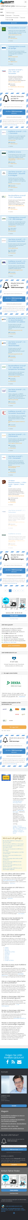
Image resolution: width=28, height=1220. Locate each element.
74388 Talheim (13, 163)
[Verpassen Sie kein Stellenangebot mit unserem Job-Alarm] (19, 1062)
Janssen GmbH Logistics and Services (16, 522)
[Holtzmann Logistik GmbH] (4, 367)
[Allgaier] (23, 709)
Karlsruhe (20, 826)
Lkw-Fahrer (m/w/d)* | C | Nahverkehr (16, 511)
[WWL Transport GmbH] (4, 391)
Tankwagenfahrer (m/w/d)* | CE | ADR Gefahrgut (17, 218)
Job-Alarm (17, 1210)
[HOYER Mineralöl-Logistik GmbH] (17, 714)
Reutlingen (15, 831)
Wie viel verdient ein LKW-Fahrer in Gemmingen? (13, 844)
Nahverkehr (9, 15)
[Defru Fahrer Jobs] (17, 709)
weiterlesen (22, 696)
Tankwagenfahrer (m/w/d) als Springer (16, 47)
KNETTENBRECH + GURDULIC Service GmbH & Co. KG (16, 159)
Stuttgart (15, 826)
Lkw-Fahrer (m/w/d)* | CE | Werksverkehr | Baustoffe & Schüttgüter (17, 173)
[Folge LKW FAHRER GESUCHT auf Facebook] (7, 1062)
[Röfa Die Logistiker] (11, 721)
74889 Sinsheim (13, 61)
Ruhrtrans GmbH (12, 226)
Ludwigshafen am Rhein (10, 951)
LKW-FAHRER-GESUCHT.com (9, 880)
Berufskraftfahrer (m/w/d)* (17, 28)
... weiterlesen (12, 883)
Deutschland (13, 231)
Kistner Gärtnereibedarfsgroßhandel (16, 495)
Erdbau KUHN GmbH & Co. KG (14, 34)
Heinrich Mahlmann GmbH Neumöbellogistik (14, 467)
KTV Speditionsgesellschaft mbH (15, 330)
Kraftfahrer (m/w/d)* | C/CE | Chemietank (17, 132)
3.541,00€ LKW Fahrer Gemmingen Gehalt (17, 802)
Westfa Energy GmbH (13, 56)
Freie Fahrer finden (14, 618)
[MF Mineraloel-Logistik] (11, 709)
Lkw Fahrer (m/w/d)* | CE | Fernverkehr (17, 390)
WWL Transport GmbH (13, 399)
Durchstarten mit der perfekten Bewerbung (12, 1128)
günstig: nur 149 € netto (10, 642)
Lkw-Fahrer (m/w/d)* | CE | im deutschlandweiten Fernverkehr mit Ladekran (17, 320)
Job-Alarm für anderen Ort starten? (14, 117)
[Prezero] (5, 721)
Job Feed (3, 1211)
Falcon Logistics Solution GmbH (15, 443)
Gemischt (23, 17)
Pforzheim (21, 830)
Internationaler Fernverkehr (12, 17)
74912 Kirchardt (13, 38)
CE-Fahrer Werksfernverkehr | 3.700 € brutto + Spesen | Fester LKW (17, 483)
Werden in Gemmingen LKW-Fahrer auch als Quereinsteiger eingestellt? (12, 868)
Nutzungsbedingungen (14, 1208)
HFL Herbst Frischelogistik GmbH (15, 270)
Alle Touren (9, 19)
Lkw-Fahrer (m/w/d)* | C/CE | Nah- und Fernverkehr (15, 71)
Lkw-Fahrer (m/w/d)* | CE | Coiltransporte (17, 435)
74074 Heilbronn (13, 187)
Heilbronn (15, 830)
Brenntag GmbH (11, 140)
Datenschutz (4, 1210)
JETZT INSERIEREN (14, 646)
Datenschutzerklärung (12, 124)
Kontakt (11, 1210)
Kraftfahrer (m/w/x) (14, 152)
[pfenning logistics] (5, 709)
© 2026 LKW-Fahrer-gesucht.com (13, 1206)
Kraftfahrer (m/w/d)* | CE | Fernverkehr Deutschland (17, 262)
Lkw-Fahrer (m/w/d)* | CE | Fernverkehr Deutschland (17, 240)
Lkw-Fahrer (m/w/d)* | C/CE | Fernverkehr (15, 457)
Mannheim (15, 827)
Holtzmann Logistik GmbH (14, 376)
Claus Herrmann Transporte (14, 183)
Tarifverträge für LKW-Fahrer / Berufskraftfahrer (13, 1123)
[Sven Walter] (23, 714)
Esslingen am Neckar (9, 960)
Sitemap (23, 1210)
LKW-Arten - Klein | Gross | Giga (9, 1126)
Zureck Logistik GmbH (13, 248)
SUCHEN (14, 23)
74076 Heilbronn (13, 143)
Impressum (4, 1208)
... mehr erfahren (20, 913)
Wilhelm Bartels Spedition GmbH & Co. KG (16, 422)
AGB (22, 1208)
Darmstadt (24, 828)
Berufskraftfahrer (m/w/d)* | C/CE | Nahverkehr (17, 196)
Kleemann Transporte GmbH (14, 81)
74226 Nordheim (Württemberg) (17, 86)
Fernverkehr (16, 15)
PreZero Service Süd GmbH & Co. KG (16, 205)
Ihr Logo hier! (14, 727)
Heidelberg (18, 828)
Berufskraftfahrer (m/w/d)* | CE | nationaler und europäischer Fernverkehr (17, 367)
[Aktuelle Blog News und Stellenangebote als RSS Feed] (13, 1062)
